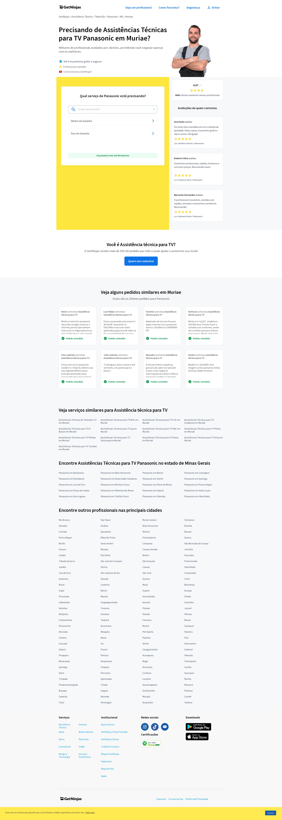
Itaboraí (188, 649)
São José (146, 572)
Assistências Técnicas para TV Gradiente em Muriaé (199, 421)
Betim (104, 590)
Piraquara (63, 655)
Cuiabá (62, 555)
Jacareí (188, 608)
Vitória (104, 567)
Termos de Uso (175, 798)
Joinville (188, 549)
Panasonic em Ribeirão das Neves (117, 490)
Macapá (146, 696)
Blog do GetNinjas (110, 753)
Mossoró (188, 684)
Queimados (106, 678)
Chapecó (105, 667)
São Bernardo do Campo (196, 543)
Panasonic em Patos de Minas (157, 484)
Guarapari (189, 672)
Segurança (193, 7)
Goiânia (104, 525)
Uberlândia (189, 567)
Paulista (188, 631)
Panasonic (112, 16)
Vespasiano (106, 661)
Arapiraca (63, 578)
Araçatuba (147, 702)
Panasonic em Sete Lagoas (72, 496)
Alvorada (63, 631)
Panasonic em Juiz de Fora (72, 484)
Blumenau (189, 584)
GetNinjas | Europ (110, 739)
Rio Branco (64, 519)
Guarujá (104, 578)
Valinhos (63, 608)
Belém (145, 555)
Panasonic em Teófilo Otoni (115, 496)
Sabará (62, 649)
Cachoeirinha (65, 619)
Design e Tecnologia (64, 755)
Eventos (83, 724)
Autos (62, 739)
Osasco (62, 549)
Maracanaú (64, 661)
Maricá (145, 625)
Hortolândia (148, 596)
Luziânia (146, 678)
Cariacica (146, 619)
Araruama (147, 667)
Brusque (63, 690)
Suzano (146, 578)
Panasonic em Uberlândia (197, 496)
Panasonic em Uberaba (153, 496)
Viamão (146, 614)
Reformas (84, 739)
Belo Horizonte (150, 525)
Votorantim (190, 643)
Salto (61, 672)
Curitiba (63, 531)
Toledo (104, 684)
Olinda (187, 596)
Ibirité (145, 643)
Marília (187, 678)
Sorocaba (189, 555)
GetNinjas (64, 16)
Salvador (63, 525)
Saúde (82, 746)
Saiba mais (90, 812)
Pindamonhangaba (68, 684)
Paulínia (146, 637)
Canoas (146, 567)
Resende (105, 696)
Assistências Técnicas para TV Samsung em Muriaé (115, 439)
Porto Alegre (65, 537)
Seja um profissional (138, 7)
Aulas (61, 731)
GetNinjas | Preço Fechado (114, 731)
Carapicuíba (190, 572)
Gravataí (105, 614)
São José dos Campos (111, 561)
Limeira (62, 637)
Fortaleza (189, 519)
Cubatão (63, 696)
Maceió (104, 596)
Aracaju (188, 590)
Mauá (145, 584)
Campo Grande (149, 549)
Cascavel (63, 643)
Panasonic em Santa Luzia (197, 490)
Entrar (216, 7)
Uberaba (188, 655)
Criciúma (146, 672)
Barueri (188, 531)
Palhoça (188, 690)
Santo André (107, 543)
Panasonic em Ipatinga (195, 478)
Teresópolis (190, 661)
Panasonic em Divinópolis (71, 478)
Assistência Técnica (82, 16)
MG (121, 16)
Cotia (187, 578)
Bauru (103, 637)
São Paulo (105, 519)
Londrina (105, 584)
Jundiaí (62, 567)
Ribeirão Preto (108, 537)
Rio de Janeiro (149, 519)
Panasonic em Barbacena (71, 472)
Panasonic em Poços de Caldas (74, 490)
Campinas (147, 543)
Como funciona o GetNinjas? (77, 71)
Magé (145, 661)
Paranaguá (106, 702)
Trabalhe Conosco (110, 746)
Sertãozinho (148, 690)
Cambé (187, 696)
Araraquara (147, 655)
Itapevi (146, 590)
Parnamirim (65, 625)
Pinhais (146, 608)
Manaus (104, 549)
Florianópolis (149, 537)
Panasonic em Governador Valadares (119, 478)
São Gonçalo (148, 561)
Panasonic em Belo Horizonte (116, 472)
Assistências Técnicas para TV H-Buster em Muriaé (75, 430)
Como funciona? (169, 7)
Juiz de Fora (65, 572)
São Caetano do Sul (110, 572)
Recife (62, 543)
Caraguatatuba (150, 649)
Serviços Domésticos (85, 755)
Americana (106, 625)
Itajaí (61, 590)
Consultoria (65, 746)
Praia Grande (190, 561)
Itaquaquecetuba (109, 602)
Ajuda (103, 776)
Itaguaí (104, 690)
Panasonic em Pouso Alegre (198, 484)
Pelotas (105, 655)
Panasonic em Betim (152, 472)
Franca (104, 649)
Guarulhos (106, 531)
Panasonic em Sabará (153, 490)
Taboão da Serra (67, 561)
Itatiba (187, 667)
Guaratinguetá (149, 684)
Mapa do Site (107, 768)
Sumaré (146, 602)
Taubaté (105, 619)
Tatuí (61, 702)
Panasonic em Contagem (196, 472)
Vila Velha (105, 555)
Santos (187, 537)
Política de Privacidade (197, 798)
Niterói (146, 531)
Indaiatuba (64, 602)
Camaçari (189, 625)
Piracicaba (64, 596)
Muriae (129, 16)
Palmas (188, 614)
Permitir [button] (271, 813)
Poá (186, 637)
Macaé (187, 619)
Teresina (105, 608)
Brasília (188, 525)
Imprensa (161, 798)
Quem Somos (107, 724)
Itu (102, 643)
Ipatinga (63, 667)
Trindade (63, 678)
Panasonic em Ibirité (152, 478)
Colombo (189, 602)
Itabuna (188, 702)
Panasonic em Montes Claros (115, 484)
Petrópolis (147, 631)
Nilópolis (63, 614)
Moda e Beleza (86, 731)
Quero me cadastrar (141, 261)
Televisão (99, 16)
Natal (61, 584)
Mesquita (105, 631)
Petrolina (105, 672)
